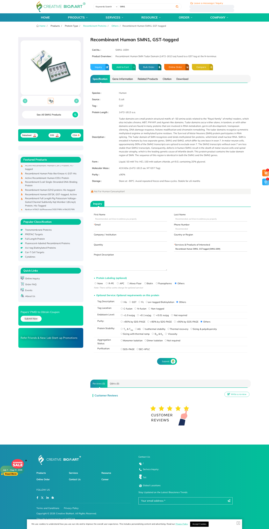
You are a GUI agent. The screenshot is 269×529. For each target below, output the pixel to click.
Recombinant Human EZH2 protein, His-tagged (50, 184)
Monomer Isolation (132, 340)
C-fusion (127, 308)
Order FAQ (30, 284)
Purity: (100, 321)
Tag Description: (106, 301)
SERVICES (113, 17)
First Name (99, 214)
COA (75, 135)
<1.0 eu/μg (129, 315)
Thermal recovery (179, 329)
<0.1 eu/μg (145, 315)
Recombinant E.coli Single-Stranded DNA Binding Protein (51, 177)
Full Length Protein (35, 238)
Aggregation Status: (104, 341)
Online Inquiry (32, 278)
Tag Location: (104, 308)
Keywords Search (104, 6)
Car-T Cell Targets (34, 252)
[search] (177, 6)
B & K (158, 333)
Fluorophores (165, 283)
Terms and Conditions (47, 508)
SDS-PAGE (128, 349)
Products (41, 472)
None (100, 283)
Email (98, 224)
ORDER (184, 17)
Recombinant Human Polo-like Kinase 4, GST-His (51, 167)
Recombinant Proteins (94, 25)
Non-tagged (157, 308)
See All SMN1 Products (49, 114)
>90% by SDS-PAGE (161, 321)
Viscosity (172, 333)
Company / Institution (105, 234)
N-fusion (141, 308)
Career (105, 479)
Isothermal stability (155, 329)
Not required (180, 315)
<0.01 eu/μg (162, 315)
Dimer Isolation (155, 340)
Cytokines (30, 256)
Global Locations (152, 485)
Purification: (103, 348)
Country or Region (183, 234)
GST (133, 302)
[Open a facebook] (37, 498)
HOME (45, 17)
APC (121, 283)
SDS (52, 135)
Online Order (175, 67)
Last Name (180, 214)
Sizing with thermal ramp (136, 333)
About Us (30, 296)
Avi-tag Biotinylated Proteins (40, 247)
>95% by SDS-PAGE (187, 321)
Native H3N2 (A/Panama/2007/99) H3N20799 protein (50, 205)
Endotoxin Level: (106, 314)
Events (28, 290)
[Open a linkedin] (47, 498)
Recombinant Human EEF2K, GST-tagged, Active (51, 188)
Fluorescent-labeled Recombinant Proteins (47, 243)
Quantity (98, 244)
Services (73, 472)
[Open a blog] (53, 498)
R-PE (111, 283)
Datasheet (27, 135)
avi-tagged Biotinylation (161, 302)
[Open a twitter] (42, 498)
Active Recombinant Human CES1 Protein (47, 171)
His (125, 302)
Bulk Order (148, 67)
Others (115, 25)
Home (42, 25)
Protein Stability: (106, 328)
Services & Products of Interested (192, 244)
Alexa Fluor (135, 283)
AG (139, 329)
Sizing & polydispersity (205, 329)
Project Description (104, 254)
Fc (142, 302)
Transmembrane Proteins (38, 229)
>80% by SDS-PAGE (134, 321)
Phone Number (182, 224)
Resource (106, 472)
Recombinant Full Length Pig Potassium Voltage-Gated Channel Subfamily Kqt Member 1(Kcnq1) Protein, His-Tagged (51, 196)
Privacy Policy (182, 524)
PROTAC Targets (34, 234)
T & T (128, 329)
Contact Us (75, 479)
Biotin (150, 283)
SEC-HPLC (144, 349)
